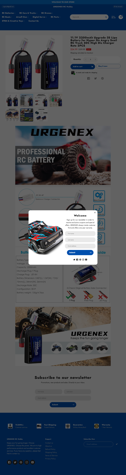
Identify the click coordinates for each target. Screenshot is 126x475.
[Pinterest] (80, 259)
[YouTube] (86, 259)
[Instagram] (83, 259)
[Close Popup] (95, 212)
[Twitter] (74, 259)
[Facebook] (77, 259)
